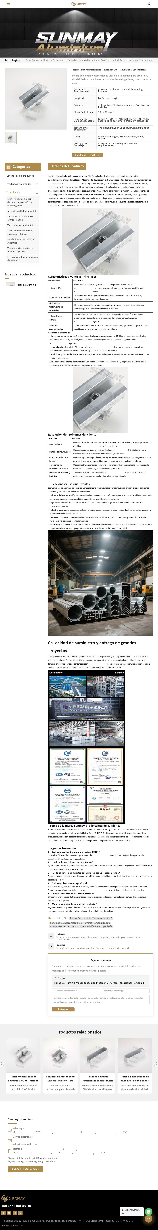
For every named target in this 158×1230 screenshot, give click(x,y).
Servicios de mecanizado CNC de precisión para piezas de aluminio (23, 1079)
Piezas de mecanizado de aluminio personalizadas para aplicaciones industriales (97, 1079)
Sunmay (107, 830)
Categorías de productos (20, 175)
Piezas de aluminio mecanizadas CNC (91, 918)
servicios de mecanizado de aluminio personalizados (80, 923)
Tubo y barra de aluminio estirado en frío (20, 218)
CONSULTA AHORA (86, 154)
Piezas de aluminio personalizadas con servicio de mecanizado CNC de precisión (60, 1079)
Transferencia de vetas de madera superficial (20, 250)
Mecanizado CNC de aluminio (22, 211)
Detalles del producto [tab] (67, 166)
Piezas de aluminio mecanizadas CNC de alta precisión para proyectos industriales (134, 1079)
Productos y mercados (18, 184)
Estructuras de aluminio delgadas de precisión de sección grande (19, 202)
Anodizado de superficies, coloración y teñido (20, 232)
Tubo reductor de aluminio (20, 225)
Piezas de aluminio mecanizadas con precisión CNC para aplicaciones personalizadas (100, 983)
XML (100, 1221)
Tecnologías (58, 60)
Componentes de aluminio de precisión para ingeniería (81, 926)
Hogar (46, 60)
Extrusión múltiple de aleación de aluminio (22, 259)
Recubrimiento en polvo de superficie (20, 241)
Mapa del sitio (88, 1221)
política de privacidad (119, 1221)
